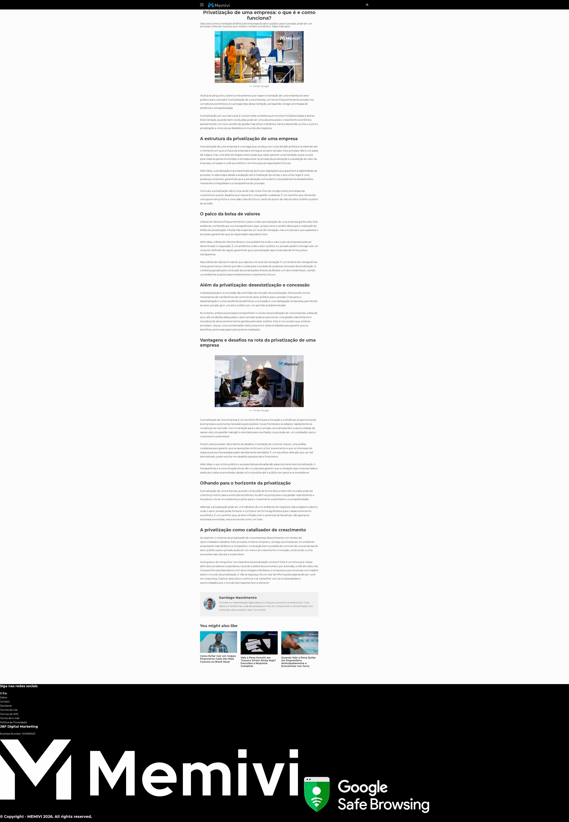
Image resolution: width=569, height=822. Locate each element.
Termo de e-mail (9, 718)
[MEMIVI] (219, 6)
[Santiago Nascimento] (209, 609)
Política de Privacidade (13, 722)
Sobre (3, 697)
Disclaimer (6, 705)
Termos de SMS (9, 714)
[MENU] (202, 4)
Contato (5, 701)
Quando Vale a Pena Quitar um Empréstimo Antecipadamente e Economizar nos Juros (298, 662)
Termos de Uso (9, 710)
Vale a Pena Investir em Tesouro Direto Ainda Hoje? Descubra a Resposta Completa (258, 662)
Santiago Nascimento (238, 598)
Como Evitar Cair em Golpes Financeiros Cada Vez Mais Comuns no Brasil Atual (218, 659)
